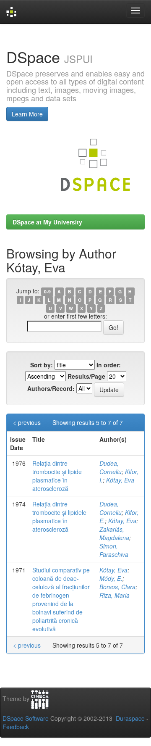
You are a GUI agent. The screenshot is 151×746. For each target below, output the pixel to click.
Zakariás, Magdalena (114, 533)
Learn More (27, 114)
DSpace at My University (47, 222)
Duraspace (130, 718)
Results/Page (86, 376)
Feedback (16, 726)
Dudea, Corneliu (110, 467)
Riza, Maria (114, 595)
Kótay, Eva (120, 480)
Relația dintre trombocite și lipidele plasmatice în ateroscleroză (59, 516)
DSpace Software (26, 718)
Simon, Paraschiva (113, 550)
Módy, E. (110, 578)
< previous (27, 422)
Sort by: (41, 365)
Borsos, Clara (117, 587)
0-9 (47, 291)
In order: (108, 365)
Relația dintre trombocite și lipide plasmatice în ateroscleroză (57, 476)
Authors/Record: (51, 388)
